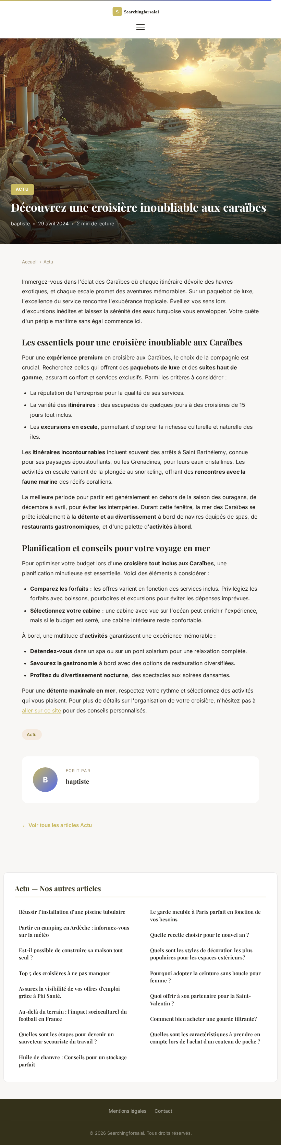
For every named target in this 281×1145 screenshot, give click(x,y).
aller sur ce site (41, 710)
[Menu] (140, 27)
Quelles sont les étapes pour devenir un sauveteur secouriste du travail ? (66, 1038)
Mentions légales (127, 1111)
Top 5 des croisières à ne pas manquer (64, 973)
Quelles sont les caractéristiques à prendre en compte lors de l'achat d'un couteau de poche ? (205, 1038)
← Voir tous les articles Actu (57, 825)
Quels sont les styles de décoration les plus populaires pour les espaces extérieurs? (201, 954)
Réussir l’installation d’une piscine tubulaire (72, 911)
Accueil (29, 261)
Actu (22, 189)
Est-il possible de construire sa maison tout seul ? (71, 954)
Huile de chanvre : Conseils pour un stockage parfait (73, 1061)
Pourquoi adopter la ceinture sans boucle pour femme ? (205, 977)
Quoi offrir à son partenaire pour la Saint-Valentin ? (200, 999)
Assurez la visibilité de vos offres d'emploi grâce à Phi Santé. (69, 992)
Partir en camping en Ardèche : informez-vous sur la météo (74, 931)
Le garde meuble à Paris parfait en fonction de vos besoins (205, 915)
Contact (163, 1111)
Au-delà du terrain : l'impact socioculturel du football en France (73, 1015)
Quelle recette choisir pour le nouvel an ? (199, 934)
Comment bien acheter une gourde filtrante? (203, 1018)
